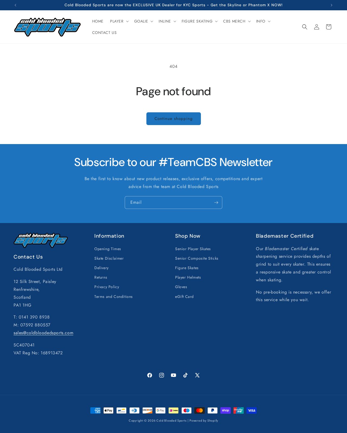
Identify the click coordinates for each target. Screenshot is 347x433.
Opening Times (107, 248)
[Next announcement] (332, 5)
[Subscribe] (216, 202)
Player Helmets (188, 277)
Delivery (101, 267)
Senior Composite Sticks (197, 258)
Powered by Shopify (203, 420)
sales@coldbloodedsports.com (43, 332)
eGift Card (184, 296)
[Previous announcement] (15, 5)
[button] (119, 21)
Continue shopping (174, 119)
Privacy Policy (106, 286)
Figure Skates (187, 267)
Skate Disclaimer (109, 258)
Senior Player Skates (193, 248)
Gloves (181, 286)
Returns (100, 277)
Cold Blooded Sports (171, 420)
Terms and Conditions (113, 296)
